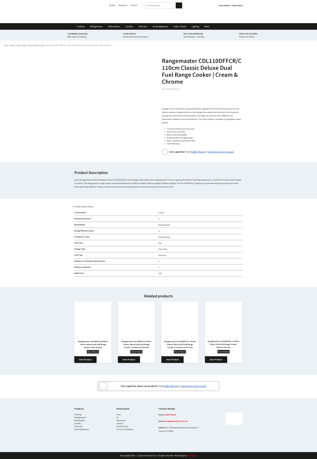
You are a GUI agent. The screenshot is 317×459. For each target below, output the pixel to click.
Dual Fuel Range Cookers (36, 45)
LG (117, 417)
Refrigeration (80, 417)
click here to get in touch (221, 151)
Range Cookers (22, 45)
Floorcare (78, 426)
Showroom (122, 5)
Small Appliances (81, 429)
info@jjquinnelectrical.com (176, 421)
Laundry (77, 423)
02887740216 (198, 151)
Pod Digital (192, 455)
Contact (133, 5)
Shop (118, 414)
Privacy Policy (122, 426)
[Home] (88, 11)
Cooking (12, 45)
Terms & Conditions (124, 429)
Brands (112, 5)
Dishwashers (79, 420)
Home (6, 45)
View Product (85, 359)
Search (179, 5)
